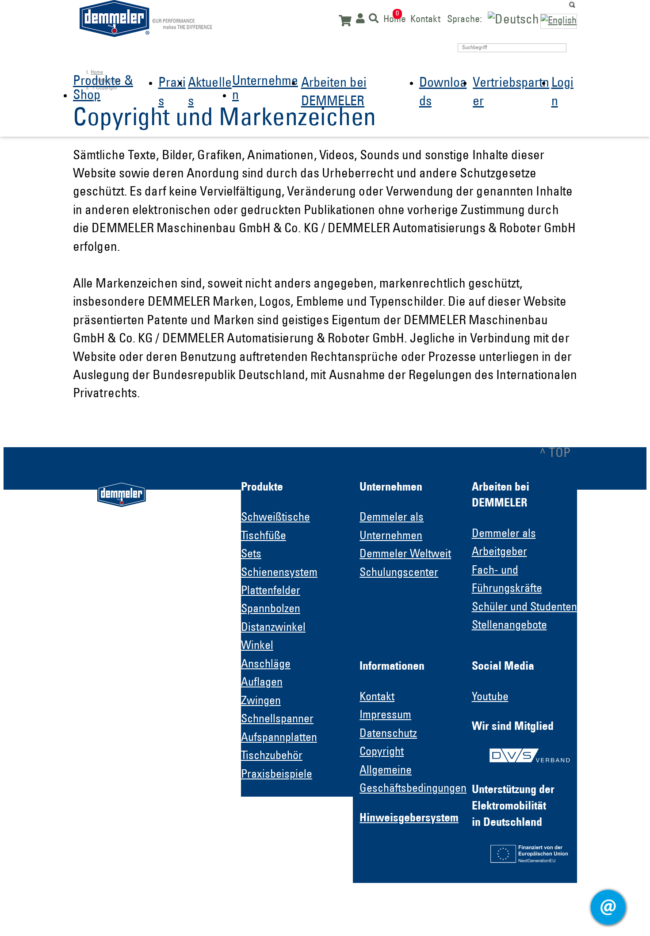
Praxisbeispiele (276, 775)
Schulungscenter (398, 573)
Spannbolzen (270, 609)
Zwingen (261, 701)
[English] (558, 21)
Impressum (385, 715)
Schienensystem (279, 573)
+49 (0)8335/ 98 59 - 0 (146, 665)
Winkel (257, 646)
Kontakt (425, 19)
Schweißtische (275, 518)
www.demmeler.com (127, 698)
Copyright (381, 752)
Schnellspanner (277, 719)
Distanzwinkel (273, 628)
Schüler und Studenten (524, 608)
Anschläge (266, 665)
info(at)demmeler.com (130, 681)
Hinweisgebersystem (409, 819)
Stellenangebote (509, 626)
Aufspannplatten (279, 738)
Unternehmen (265, 89)
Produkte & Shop (103, 89)
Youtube (490, 697)
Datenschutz (388, 734)
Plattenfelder (270, 591)
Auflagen (262, 683)
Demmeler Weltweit (405, 554)
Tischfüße (263, 536)
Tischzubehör (271, 756)
